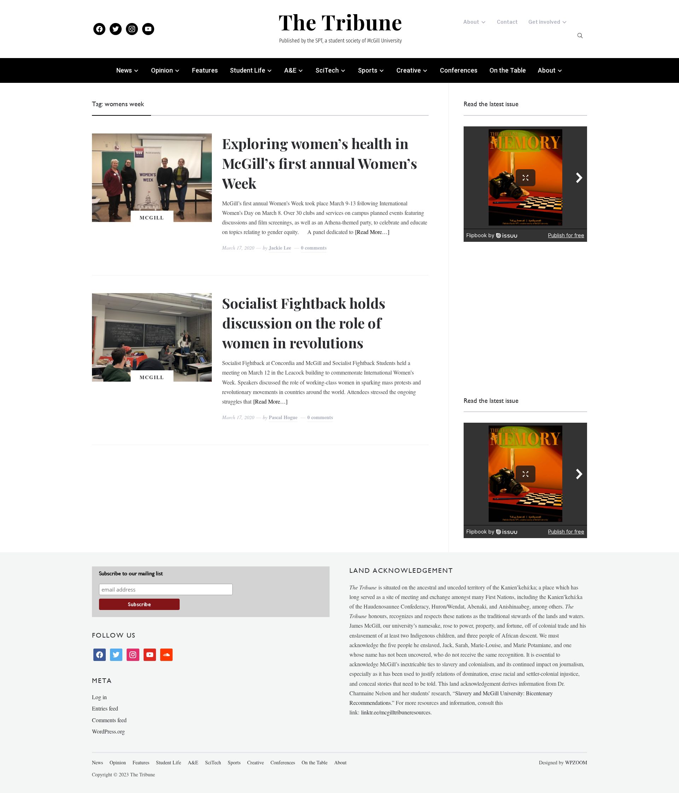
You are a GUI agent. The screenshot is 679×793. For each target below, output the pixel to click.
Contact (507, 22)
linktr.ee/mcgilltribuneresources (395, 712)
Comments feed (109, 720)
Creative (408, 70)
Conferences (458, 70)
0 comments (313, 247)
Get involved (544, 22)
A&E (290, 70)
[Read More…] (372, 231)
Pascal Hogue (283, 417)
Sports (367, 70)
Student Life (247, 70)
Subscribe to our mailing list (131, 573)
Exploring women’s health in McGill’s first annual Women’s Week (319, 163)
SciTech (327, 70)
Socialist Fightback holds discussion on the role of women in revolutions (303, 322)
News (124, 70)
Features (205, 70)
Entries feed (105, 708)
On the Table (507, 70)
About (471, 22)
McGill (152, 217)
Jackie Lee (280, 247)
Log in (99, 697)
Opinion (162, 70)
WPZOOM (576, 762)
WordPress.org (108, 731)
